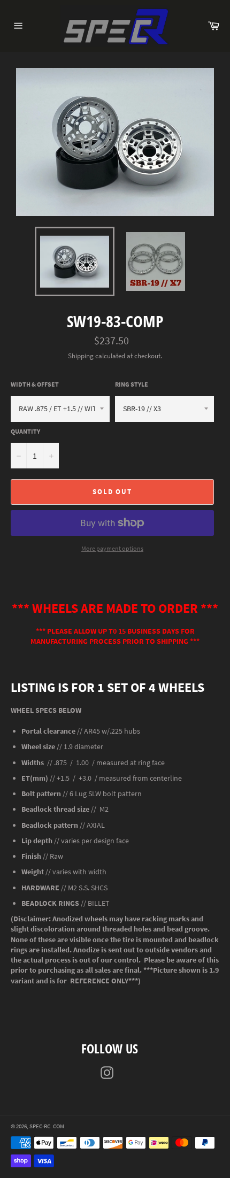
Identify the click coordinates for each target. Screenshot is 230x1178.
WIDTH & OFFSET (35, 384)
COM (58, 1126)
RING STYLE (131, 384)
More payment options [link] (112, 548)
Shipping (81, 355)
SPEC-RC (39, 1126)
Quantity (25, 431)
